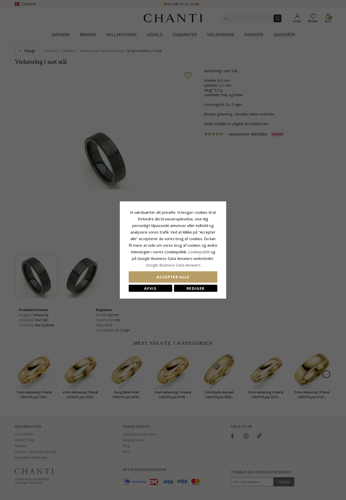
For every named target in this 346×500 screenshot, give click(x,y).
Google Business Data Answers (173, 264)
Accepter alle (173, 276)
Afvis (150, 288)
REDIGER (195, 288)
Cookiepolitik (199, 251)
